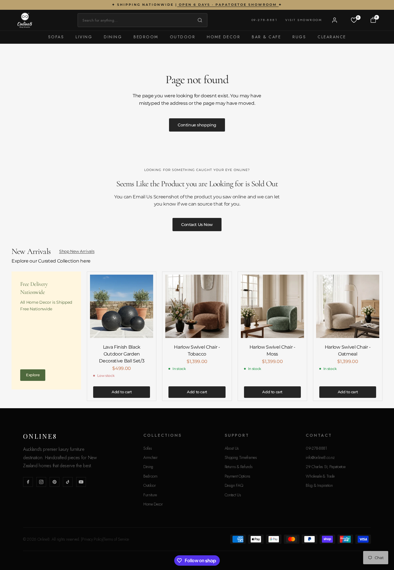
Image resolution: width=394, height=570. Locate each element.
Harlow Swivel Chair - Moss (272, 350)
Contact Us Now (197, 224)
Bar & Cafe (266, 37)
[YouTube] (81, 482)
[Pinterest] (54, 482)
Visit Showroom (303, 20)
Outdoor (183, 37)
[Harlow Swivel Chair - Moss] (272, 306)
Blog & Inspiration (319, 485)
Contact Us (233, 495)
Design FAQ (234, 485)
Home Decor (223, 37)
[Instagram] (41, 482)
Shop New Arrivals (77, 251)
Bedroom (146, 37)
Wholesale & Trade (320, 476)
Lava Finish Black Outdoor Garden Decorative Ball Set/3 (121, 354)
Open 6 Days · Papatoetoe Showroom (228, 5)
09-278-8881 (264, 20)
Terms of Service (116, 539)
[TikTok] (68, 482)
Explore (33, 375)
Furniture (150, 495)
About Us (232, 448)
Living (84, 37)
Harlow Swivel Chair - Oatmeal (348, 350)
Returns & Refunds (239, 467)
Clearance (332, 37)
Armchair (150, 457)
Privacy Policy (92, 539)
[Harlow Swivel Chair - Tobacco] (196, 306)
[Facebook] (28, 482)
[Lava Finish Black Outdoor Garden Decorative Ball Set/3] (121, 306)
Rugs (299, 37)
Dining (113, 37)
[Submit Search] (198, 20)
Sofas (56, 37)
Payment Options (237, 476)
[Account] (334, 20)
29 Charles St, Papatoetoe (325, 467)
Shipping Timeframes (241, 457)
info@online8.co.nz (320, 457)
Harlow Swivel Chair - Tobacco (197, 350)
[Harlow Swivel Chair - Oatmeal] (347, 306)
